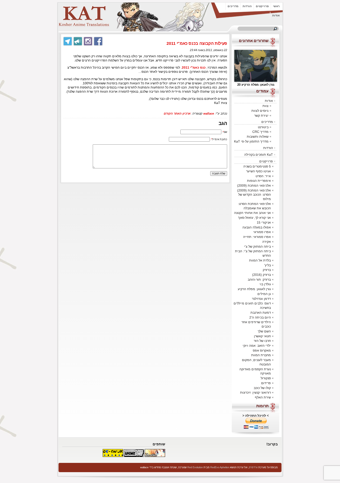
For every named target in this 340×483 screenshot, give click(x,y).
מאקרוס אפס (262, 350)
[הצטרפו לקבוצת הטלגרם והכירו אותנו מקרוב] (67, 41)
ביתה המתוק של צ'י (257, 246)
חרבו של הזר (262, 341)
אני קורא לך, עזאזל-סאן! (254, 217)
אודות (276, 15)
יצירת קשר (261, 115)
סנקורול (266, 378)
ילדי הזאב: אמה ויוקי (257, 345)
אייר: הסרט (263, 176)
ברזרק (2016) (261, 274)
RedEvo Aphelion (219, 467)
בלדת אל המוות (260, 260)
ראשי (276, 6)
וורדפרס (253, 467)
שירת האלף (263, 397)
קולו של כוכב (262, 388)
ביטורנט (263, 127)
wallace (208, 113)
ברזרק (267, 270)
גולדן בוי (265, 284)
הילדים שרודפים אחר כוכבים (256, 324)
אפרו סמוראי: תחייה (257, 237)
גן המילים (264, 294)
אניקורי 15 (264, 222)
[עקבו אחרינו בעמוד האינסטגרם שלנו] (88, 41)
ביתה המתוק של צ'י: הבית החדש (253, 253)
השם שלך (264, 331)
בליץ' (267, 265)
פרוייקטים (262, 6)
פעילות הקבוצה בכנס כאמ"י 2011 (197, 43)
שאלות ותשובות (258, 136)
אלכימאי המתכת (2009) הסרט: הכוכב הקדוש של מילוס (254, 194)
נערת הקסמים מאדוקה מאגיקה (255, 371)
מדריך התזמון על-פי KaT (251, 141)
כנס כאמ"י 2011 (194, 67)
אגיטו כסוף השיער (258, 171)
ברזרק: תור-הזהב (259, 279)
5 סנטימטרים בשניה (257, 166)
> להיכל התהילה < (255, 415)
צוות (266, 106)
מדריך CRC (260, 132)
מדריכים (233, 6)
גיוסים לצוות (260, 110)
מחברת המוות (261, 355)
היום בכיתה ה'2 (260, 317)
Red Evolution (195, 467)
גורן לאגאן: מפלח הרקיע (254, 289)
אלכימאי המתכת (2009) (254, 185)
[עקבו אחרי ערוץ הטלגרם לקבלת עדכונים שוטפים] (77, 41)
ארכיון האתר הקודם (177, 113)
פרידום (266, 383)
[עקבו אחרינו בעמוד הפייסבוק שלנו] (98, 41)
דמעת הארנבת (260, 312)
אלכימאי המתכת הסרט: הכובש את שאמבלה (254, 206)
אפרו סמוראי (262, 232)
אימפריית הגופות (259, 180)
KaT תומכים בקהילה (258, 154)
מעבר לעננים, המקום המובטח (256, 362)
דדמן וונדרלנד (261, 299)
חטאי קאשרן (262, 336)
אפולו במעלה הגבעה (256, 227)
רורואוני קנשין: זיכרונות (255, 392)
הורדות (247, 6)
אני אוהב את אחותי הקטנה (252, 213)
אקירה (266, 241)
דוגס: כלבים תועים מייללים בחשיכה (252, 305)
